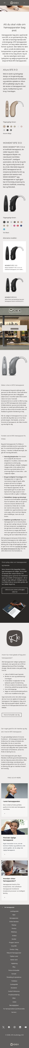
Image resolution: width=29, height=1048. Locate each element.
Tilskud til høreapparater (14, 953)
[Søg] (24, 2)
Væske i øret (14, 960)
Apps (13, 915)
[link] (14, 800)
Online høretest (14, 921)
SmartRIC (14, 946)
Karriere (14, 1012)
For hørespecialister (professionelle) (14, 1009)
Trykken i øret (14, 956)
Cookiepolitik (14, 984)
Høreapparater (14, 918)
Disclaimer (14, 988)
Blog (14, 967)
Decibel (14, 939)
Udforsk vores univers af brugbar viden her (15, 591)
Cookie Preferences (14, 991)
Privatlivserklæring (13, 995)
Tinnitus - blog (14, 949)
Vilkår (14, 998)
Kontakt (14, 974)
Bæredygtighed (13, 1005)
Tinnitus (14, 928)
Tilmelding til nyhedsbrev (14, 977)
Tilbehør (14, 925)
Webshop (14, 932)
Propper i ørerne (14, 942)
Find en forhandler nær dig (12, 715)
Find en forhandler (14, 970)
